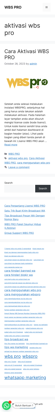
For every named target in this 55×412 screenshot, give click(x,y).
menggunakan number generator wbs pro (19, 321)
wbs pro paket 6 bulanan (32, 365)
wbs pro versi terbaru (31, 369)
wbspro (30, 356)
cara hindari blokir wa (18, 275)
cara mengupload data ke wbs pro (17, 306)
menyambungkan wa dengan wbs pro (18, 325)
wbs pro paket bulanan (13, 369)
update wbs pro (35, 348)
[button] (6, 405)
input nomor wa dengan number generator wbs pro (23, 317)
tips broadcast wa (16, 339)
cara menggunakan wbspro (22, 294)
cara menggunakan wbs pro (33, 162)
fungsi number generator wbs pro (16, 310)
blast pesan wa (38, 249)
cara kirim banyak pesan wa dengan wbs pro (21, 283)
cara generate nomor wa (13, 267)
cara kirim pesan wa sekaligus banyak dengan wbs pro (24, 287)
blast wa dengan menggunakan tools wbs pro (21, 252)
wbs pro (12, 356)
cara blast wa (39, 260)
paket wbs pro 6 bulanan (13, 332)
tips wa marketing (16, 347)
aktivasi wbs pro (18, 158)
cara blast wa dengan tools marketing (18, 263)
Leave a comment (18, 167)
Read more (10, 144)
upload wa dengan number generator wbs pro (21, 351)
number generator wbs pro (14, 328)
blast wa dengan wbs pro (13, 256)
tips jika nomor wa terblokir (14, 344)
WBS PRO (13, 7)
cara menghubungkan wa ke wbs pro (18, 299)
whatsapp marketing (25, 377)
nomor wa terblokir (41, 325)
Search (8, 182)
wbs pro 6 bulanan (25, 362)
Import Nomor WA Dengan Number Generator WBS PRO (24, 313)
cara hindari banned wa (19, 270)
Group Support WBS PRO (19, 233)
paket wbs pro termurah (33, 332)
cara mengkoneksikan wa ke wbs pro (18, 302)
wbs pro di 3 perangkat (13, 365)
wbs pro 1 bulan (10, 362)
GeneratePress (27, 407)
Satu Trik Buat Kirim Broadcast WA (24, 210)
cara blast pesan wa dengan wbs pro (18, 260)
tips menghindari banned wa (37, 344)
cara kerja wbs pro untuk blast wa (17, 279)
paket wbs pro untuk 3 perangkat (16, 336)
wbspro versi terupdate (13, 373)
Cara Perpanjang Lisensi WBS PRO (24, 205)
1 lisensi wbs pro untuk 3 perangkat (17, 249)
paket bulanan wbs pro (34, 328)
